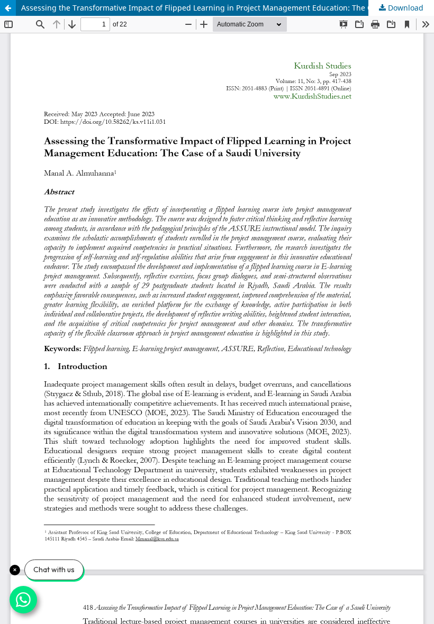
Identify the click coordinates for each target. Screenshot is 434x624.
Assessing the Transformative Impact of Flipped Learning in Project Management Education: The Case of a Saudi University (227, 8)
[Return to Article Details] (8, 8)
